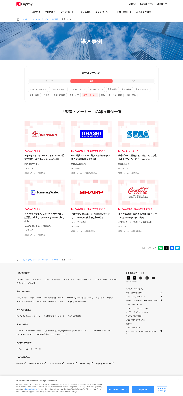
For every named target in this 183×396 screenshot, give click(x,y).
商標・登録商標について (134, 293)
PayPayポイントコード (103, 331)
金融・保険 (131, 95)
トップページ (21, 298)
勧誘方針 (129, 324)
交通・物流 (112, 89)
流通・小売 (74, 95)
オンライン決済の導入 (25, 301)
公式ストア (20, 283)
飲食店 (46, 95)
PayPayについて (23, 279)
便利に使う (50, 12)
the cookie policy (31, 389)
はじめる (36, 12)
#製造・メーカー (31, 173)
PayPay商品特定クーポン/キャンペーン (51, 334)
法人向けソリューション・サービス (35, 19)
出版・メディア (142, 89)
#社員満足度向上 (91, 173)
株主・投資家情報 (36, 363)
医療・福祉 (34, 95)
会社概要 (160, 4)
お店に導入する (146, 4)
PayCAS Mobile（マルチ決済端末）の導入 (46, 298)
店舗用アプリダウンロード (54, 316)
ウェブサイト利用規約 (134, 316)
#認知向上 (41, 173)
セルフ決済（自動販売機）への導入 (51, 301)
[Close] (178, 379)
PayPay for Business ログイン (28, 316)
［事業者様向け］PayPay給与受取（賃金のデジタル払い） (67, 331)
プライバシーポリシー (134, 304)
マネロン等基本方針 (133, 328)
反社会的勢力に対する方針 (135, 320)
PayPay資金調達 (74, 316)
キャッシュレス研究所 (104, 298)
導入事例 (55, 19)
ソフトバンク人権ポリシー (135, 297)
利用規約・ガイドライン (134, 289)
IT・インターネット (38, 89)
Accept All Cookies (118, 389)
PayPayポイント (68, 12)
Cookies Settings (162, 389)
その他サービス (96, 89)
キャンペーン (101, 12)
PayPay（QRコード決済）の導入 (80, 298)
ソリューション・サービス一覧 (28, 331)
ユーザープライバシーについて (137, 308)
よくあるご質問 (143, 12)
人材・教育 (126, 89)
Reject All (143, 389)
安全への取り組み (84, 279)
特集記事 (31, 283)
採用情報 (70, 363)
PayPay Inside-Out (103, 363)
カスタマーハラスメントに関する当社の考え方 (142, 333)
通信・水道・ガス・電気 (111, 95)
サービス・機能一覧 (122, 12)
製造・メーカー (90, 95)
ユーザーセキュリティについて (137, 312)
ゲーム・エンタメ (58, 89)
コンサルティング (77, 89)
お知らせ (133, 4)
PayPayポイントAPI (24, 334)
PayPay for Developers (77, 301)
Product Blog (85, 363)
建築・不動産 (59, 95)
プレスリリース (55, 363)
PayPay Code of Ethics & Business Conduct (142, 301)
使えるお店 (85, 12)
